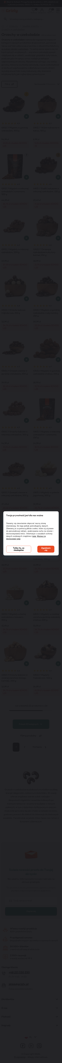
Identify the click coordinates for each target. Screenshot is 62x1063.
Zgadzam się (46, 549)
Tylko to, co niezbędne (18, 549)
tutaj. (34, 536)
